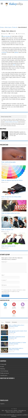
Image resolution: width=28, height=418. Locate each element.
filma (14, 64)
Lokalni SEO (19, 412)
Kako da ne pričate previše (9, 246)
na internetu (4, 52)
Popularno (8, 322)
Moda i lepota (8, 27)
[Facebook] (13, 409)
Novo (2, 322)
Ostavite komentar (21, 33)
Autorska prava (3, 375)
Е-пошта (4, 280)
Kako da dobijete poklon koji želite (11, 213)
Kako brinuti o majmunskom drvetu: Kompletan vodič (17, 337)
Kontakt (2, 366)
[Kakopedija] (14, 4)
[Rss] (11, 409)
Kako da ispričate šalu (7, 229)
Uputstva (2, 403)
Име (3, 275)
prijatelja (16, 52)
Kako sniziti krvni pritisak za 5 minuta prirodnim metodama (17, 343)
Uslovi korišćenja (4, 371)
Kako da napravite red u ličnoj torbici (11, 197)
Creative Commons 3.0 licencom (11, 121)
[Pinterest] (16, 409)
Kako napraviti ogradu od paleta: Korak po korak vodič (18, 331)
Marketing (2, 368)
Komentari (14, 322)
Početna (2, 27)
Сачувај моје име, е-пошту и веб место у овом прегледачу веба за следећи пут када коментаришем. (13, 291)
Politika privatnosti (4, 373)
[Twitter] (14, 409)
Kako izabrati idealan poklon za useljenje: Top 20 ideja (16, 348)
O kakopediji (3, 364)
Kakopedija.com (22, 410)
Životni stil (14, 27)
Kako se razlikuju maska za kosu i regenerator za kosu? (16, 325)
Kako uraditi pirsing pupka (9, 162)
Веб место (4, 285)
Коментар (4, 262)
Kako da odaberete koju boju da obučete (12, 180)
